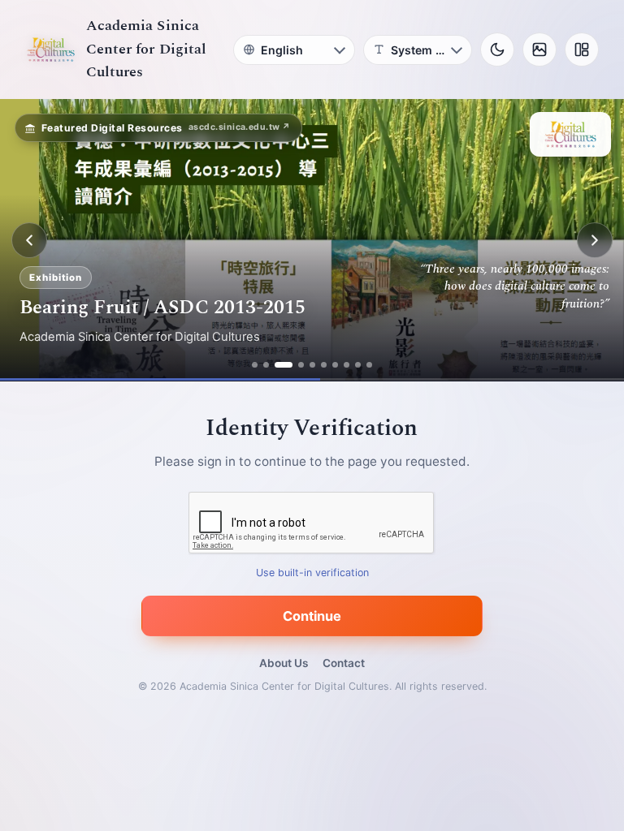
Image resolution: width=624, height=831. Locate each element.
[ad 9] (358, 365)
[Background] (539, 49)
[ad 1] (255, 365)
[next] (595, 240)
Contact (344, 663)
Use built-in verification (312, 573)
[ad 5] (312, 365)
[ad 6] (324, 365)
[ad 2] (266, 365)
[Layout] (582, 49)
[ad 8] (346, 365)
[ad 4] (301, 365)
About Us (283, 663)
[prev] (29, 240)
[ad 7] (335, 365)
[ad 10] (369, 365)
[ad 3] (283, 365)
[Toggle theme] (497, 49)
